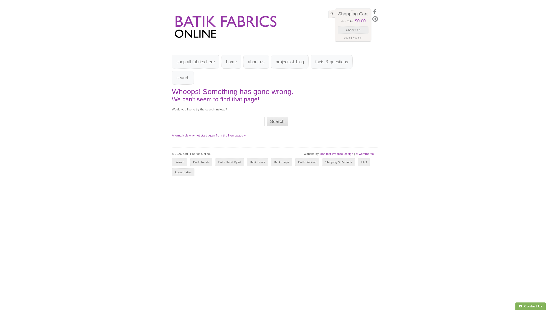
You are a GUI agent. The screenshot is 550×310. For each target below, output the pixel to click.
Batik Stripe (281, 162)
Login (347, 37)
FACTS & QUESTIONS (331, 61)
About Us (256, 61)
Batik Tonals (201, 162)
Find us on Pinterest (375, 19)
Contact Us (532, 306)
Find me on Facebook (375, 11)
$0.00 (360, 21)
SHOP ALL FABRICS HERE (195, 61)
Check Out (353, 30)
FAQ (364, 162)
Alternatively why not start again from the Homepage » (209, 135)
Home (231, 61)
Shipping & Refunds (338, 162)
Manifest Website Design (336, 153)
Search (182, 77)
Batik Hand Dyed (229, 162)
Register (357, 37)
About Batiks (183, 172)
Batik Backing (307, 162)
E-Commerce (365, 153)
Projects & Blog (290, 61)
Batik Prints (257, 162)
